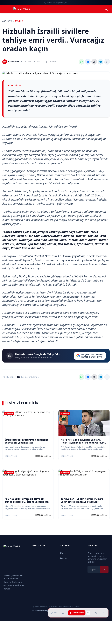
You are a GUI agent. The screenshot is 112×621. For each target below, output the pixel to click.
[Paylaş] (95, 612)
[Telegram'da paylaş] (100, 61)
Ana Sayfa (7, 21)
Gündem (19, 21)
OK (104, 569)
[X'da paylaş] (94, 61)
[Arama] (106, 9)
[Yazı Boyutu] (62, 612)
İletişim (63, 558)
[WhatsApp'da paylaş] (81, 61)
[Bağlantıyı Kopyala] (107, 61)
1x (88, 613)
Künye (63, 553)
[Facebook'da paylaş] (87, 61)
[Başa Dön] (103, 612)
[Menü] (6, 9)
